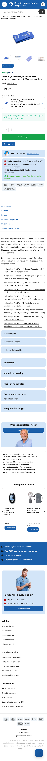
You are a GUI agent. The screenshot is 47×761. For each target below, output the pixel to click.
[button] (4, 4)
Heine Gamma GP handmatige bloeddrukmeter (33, 510)
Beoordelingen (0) (14, 350)
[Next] (41, 37)
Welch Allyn (12, 83)
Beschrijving (11, 333)
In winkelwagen (23, 137)
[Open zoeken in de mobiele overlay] (23, 11)
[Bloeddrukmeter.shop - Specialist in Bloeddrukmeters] (24, 4)
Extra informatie (13, 342)
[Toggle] (4, 334)
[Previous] (6, 37)
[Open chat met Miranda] (39, 753)
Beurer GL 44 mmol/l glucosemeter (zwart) (10, 511)
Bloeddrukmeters (18, 16)
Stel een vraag (33, 153)
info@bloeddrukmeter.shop (18, 600)
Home (5, 16)
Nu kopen (8, 144)
